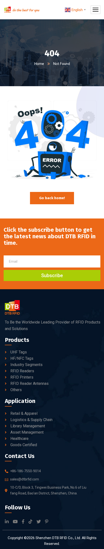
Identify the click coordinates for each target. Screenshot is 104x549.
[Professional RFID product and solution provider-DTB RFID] (22, 10)
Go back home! (52, 198)
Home (39, 64)
